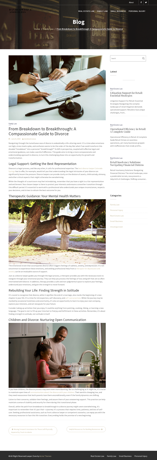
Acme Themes (45, 456)
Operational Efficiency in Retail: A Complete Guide (128, 130)
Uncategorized (116, 227)
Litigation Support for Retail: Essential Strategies (126, 94)
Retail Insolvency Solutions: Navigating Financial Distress (127, 163)
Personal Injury (137, 11)
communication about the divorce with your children (52, 392)
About (131, 2)
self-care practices (73, 298)
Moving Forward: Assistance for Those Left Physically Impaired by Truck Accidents (32, 430)
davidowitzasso (30, 139)
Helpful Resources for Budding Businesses (84, 429)
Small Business (118, 11)
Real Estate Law (86, 11)
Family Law (102, 11)
